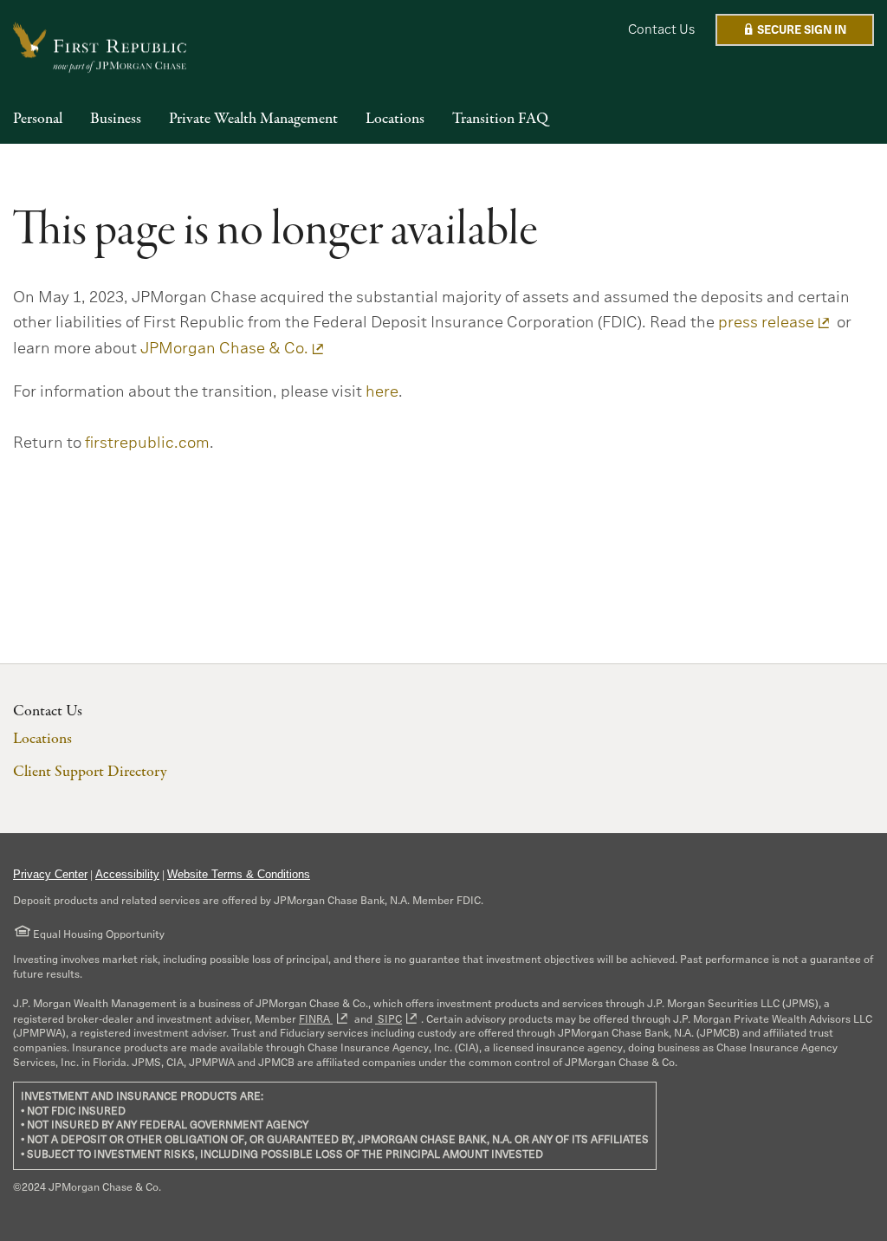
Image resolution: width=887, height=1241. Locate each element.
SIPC (388, 1018)
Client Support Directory (89, 772)
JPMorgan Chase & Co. (224, 348)
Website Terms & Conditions (238, 874)
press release (766, 322)
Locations (395, 119)
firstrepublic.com (147, 442)
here (382, 391)
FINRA (316, 1018)
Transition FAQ (500, 119)
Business (115, 119)
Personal (37, 119)
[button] (794, 30)
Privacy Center (50, 874)
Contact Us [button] (661, 29)
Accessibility (127, 874)
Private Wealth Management (253, 119)
